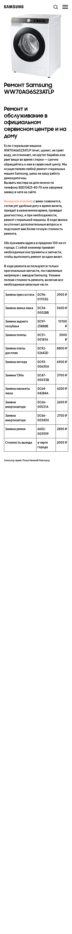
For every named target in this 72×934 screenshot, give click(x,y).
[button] (55, 6)
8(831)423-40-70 (30, 187)
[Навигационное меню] (65, 7)
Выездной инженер (18, 201)
